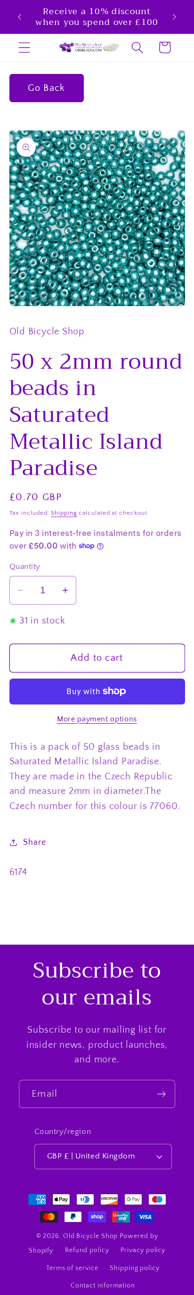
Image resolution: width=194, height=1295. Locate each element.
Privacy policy (143, 1250)
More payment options (97, 719)
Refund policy (87, 1250)
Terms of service (72, 1268)
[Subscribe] (161, 1094)
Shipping (64, 513)
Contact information (103, 1285)
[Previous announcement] (19, 17)
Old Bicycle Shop (90, 1236)
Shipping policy (135, 1268)
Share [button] (34, 842)
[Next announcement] (174, 17)
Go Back (46, 88)
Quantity (24, 566)
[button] (24, 47)
